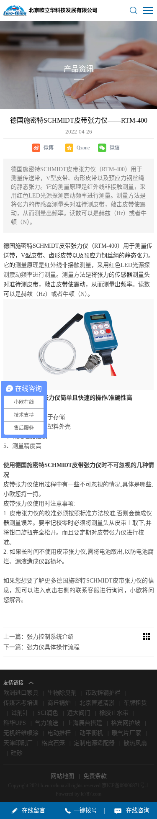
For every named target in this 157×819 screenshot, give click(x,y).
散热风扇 (135, 743)
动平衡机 (91, 733)
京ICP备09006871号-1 (125, 785)
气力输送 (46, 723)
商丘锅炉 (59, 703)
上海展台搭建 (84, 723)
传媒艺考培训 (21, 703)
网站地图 (63, 776)
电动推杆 (59, 733)
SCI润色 (47, 713)
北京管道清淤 (97, 703)
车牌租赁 (135, 703)
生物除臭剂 (62, 693)
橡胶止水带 (114, 713)
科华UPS (14, 723)
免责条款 (95, 776)
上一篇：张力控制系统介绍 (38, 637)
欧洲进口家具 (21, 693)
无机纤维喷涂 (21, 733)
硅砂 (17, 753)
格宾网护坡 (125, 723)
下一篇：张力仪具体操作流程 (41, 647)
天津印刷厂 (18, 743)
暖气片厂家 (126, 733)
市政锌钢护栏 (103, 693)
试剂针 (19, 713)
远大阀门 (78, 713)
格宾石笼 (53, 743)
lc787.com (91, 794)
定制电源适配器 (94, 743)
